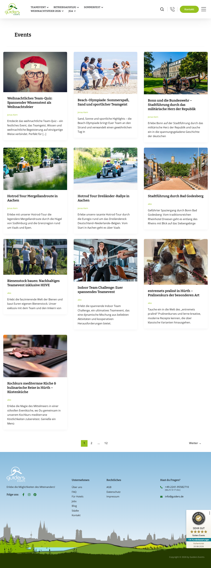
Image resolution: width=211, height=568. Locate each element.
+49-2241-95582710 (177, 487)
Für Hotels (77, 496)
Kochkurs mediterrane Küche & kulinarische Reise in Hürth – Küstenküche (31, 387)
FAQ (74, 491)
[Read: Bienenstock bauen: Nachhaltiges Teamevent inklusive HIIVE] (35, 256)
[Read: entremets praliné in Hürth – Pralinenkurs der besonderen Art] (176, 261)
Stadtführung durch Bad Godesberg (175, 196)
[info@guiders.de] (161, 497)
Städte (75, 510)
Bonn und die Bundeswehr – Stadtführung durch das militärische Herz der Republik (172, 104)
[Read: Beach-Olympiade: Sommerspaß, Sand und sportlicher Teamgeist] (105, 73)
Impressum (112, 496)
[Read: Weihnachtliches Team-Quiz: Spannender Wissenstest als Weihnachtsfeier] (35, 72)
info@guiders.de (174, 496)
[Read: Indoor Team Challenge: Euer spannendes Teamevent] (105, 260)
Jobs (74, 501)
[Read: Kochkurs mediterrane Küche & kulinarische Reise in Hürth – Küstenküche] (35, 355)
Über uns (77, 487)
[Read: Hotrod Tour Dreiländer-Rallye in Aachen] (105, 168)
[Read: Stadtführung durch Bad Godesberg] (176, 168)
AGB (108, 487)
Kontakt (76, 515)
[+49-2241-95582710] (161, 487)
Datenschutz (113, 491)
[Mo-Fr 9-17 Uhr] (172, 9)
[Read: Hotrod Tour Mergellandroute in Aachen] (35, 168)
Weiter (195, 443)
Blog (74, 505)
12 (106, 443)
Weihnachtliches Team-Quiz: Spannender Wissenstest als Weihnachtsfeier (29, 102)
